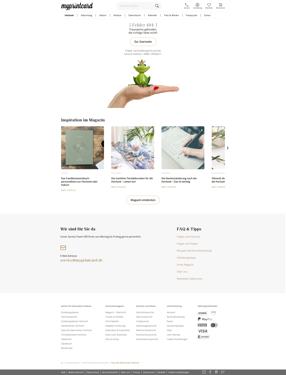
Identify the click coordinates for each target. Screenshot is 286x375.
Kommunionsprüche (146, 334)
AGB (63, 372)
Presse (136, 372)
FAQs (169, 330)
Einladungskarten (70, 312)
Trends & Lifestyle (114, 316)
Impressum (148, 372)
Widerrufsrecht (76, 372)
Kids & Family (112, 339)
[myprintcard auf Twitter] (223, 372)
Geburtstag (86, 15)
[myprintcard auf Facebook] (210, 372)
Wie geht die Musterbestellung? (194, 250)
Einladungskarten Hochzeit (74, 321)
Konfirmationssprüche (147, 339)
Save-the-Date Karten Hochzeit (76, 330)
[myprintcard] (77, 9)
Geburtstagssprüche (146, 325)
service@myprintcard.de (147, 50)
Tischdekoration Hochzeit (73, 334)
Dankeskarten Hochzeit (72, 325)
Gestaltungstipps (186, 257)
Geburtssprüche (144, 316)
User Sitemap (173, 334)
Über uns (182, 271)
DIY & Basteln (112, 321)
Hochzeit (69, 15)
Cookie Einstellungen (177, 339)
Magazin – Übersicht (115, 312)
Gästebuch (66, 343)
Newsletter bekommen (189, 278)
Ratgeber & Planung (115, 325)
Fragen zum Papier (187, 243)
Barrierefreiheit (110, 372)
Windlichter (67, 348)
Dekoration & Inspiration (117, 330)
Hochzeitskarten (69, 316)
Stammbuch (134, 15)
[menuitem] (186, 6)
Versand (171, 312)
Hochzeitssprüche (145, 312)
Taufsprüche (142, 321)
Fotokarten (66, 339)
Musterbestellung (176, 316)
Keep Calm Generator (116, 334)
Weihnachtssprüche (146, 330)
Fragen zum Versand (188, 236)
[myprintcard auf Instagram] (204, 372)
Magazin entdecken (143, 200)
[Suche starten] (157, 6)
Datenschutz (93, 372)
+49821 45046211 (152, 54)
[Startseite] (62, 363)
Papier (170, 321)
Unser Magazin (185, 264)
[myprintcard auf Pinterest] (217, 372)
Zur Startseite (143, 41)
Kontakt (161, 372)
